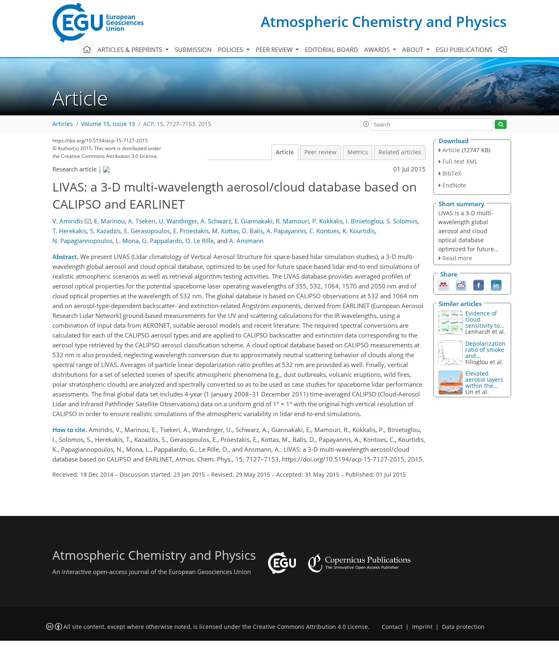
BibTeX (451, 173)
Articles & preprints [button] (130, 49)
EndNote (454, 185)
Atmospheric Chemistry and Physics (384, 21)
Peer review (320, 152)
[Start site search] (501, 124)
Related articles (400, 152)
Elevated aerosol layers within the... (484, 379)
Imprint (422, 626)
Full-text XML (460, 161)
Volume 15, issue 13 (108, 124)
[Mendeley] (443, 285)
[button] (366, 124)
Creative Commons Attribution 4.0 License (310, 626)
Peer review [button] (275, 49)
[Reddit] (461, 285)
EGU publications (464, 49)
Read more (457, 258)
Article (285, 152)
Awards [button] (377, 49)
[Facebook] (478, 285)
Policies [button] (231, 49)
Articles (62, 124)
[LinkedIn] (496, 285)
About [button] (413, 49)
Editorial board (331, 49)
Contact (392, 626)
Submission (193, 49)
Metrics (357, 152)
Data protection (463, 626)
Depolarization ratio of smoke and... (485, 350)
